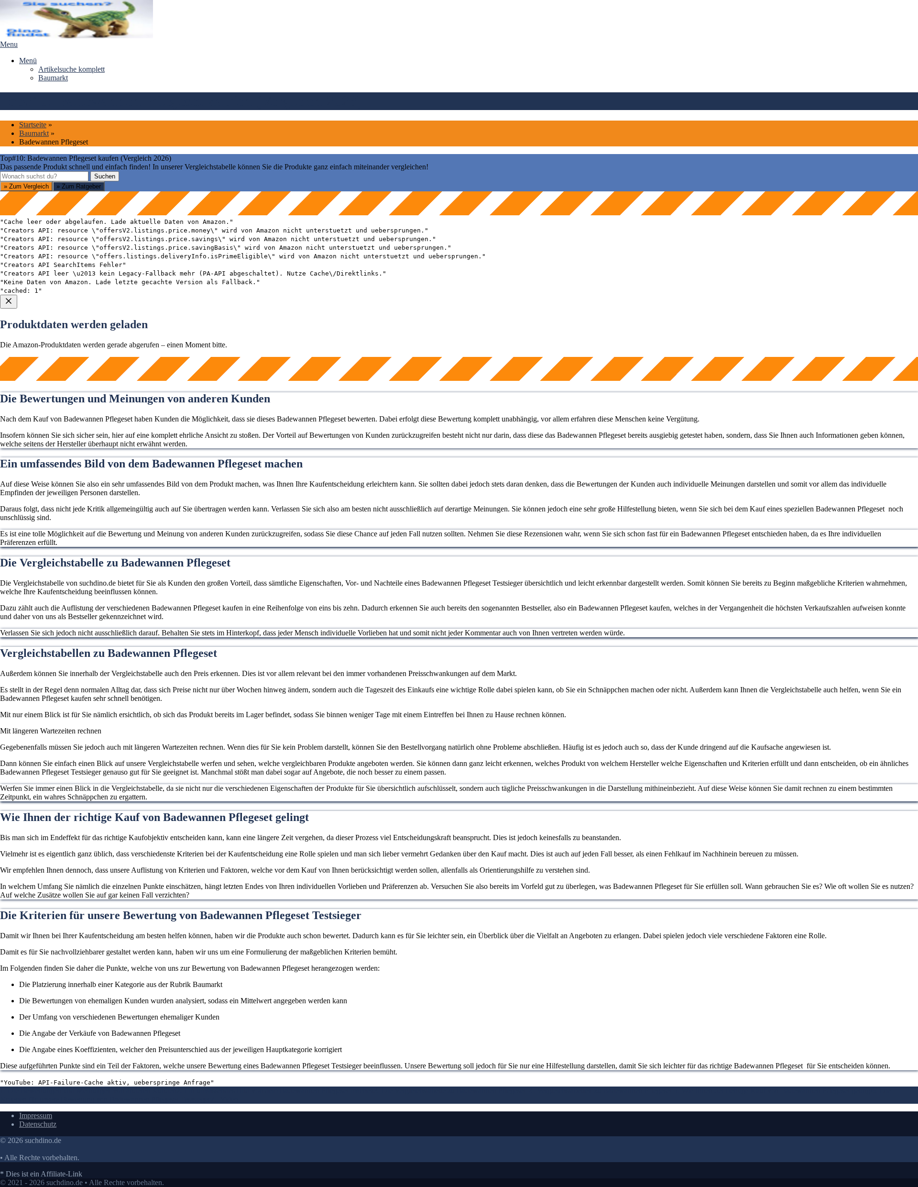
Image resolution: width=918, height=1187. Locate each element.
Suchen (104, 176)
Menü (28, 60)
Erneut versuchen (38, 477)
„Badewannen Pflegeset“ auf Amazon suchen (81, 408)
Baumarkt (53, 78)
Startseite (32, 125)
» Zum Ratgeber (78, 186)
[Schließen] (8, 302)
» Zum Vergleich (26, 186)
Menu (9, 44)
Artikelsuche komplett (71, 69)
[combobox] (44, 176)
